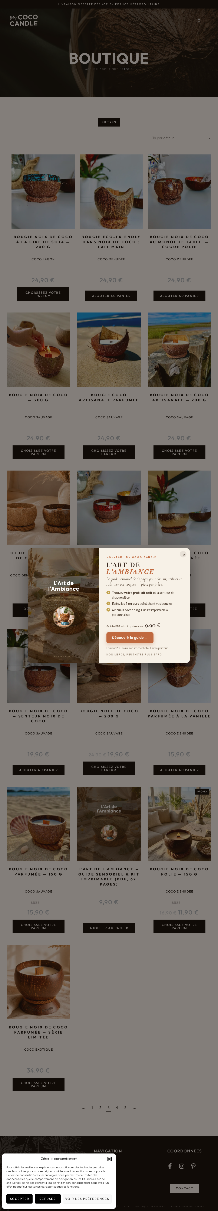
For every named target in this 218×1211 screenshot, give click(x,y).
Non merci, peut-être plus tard (134, 654)
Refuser (47, 1199)
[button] (109, 1159)
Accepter (19, 1199)
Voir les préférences (87, 1199)
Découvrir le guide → (130, 637)
